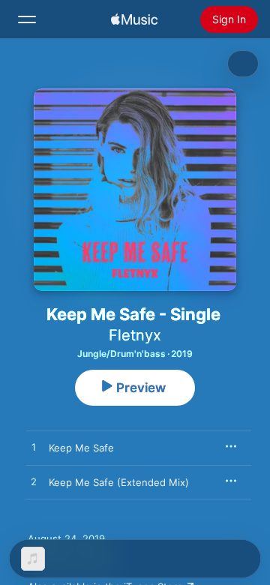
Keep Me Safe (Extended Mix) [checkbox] (119, 482)
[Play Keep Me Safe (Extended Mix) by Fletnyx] (34, 482)
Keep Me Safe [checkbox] (81, 448)
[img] (134, 19)
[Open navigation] (27, 19)
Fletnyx (135, 335)
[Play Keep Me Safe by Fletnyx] (34, 447)
